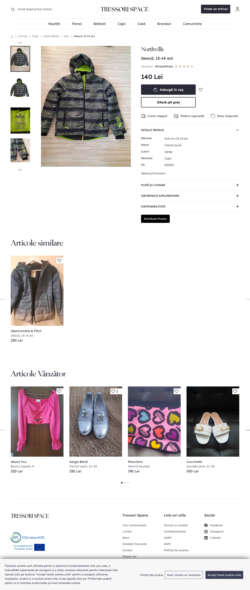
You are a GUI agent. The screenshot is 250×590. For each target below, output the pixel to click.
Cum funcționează (134, 525)
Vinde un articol (216, 9)
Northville (152, 49)
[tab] (122, 483)
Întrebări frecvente (134, 544)
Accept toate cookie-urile (224, 575)
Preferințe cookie (151, 575)
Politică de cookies (176, 550)
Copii (35, 36)
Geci (66, 36)
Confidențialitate (175, 531)
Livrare (127, 531)
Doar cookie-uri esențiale (184, 575)
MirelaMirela (164, 66)
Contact (127, 550)
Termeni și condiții (176, 525)
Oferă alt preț (168, 102)
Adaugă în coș (171, 90)
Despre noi (129, 556)
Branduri (164, 24)
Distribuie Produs (155, 219)
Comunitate (192, 24)
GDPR (167, 538)
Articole (23, 36)
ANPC (167, 544)
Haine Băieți (51, 36)
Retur (125, 538)
